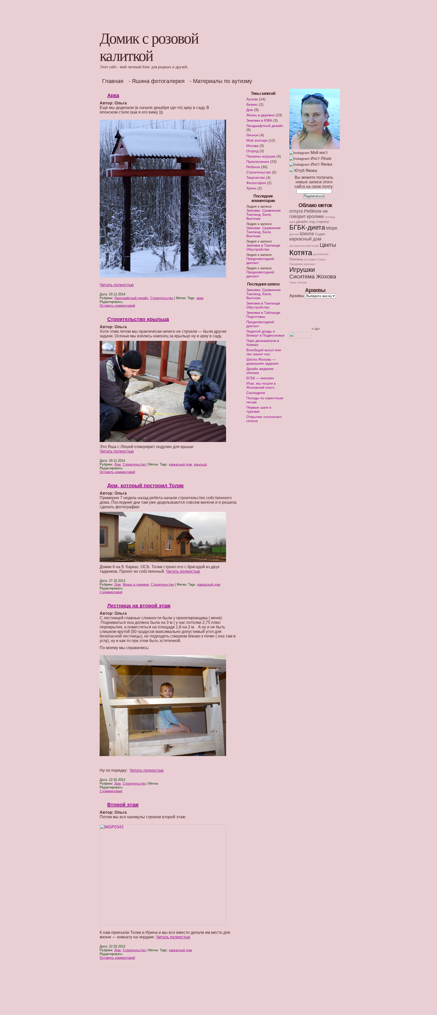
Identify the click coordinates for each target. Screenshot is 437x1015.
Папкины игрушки (260, 156)
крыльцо (200, 464)
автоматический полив (304, 245)
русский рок (321, 254)
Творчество (255, 177)
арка (199, 298)
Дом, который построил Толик (145, 485)
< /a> (316, 329)
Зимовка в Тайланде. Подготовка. (263, 315)
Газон (292, 282)
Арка (113, 95)
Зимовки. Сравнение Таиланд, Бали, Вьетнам (263, 214)
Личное (252, 135)
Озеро (321, 259)
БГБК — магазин (260, 378)
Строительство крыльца (138, 319)
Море (331, 228)
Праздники (296, 264)
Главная (112, 81)
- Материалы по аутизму (221, 81)
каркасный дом (180, 464)
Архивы (296, 296)
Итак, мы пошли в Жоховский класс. (261, 385)
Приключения (257, 162)
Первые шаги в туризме (258, 409)
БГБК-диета (307, 227)
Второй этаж (123, 804)
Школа (307, 233)
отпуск (296, 211)
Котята (300, 252)
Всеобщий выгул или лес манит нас (263, 352)
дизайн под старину (312, 221)
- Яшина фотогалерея (156, 81)
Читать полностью (117, 285)
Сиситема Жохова (312, 276)
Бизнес (252, 104)
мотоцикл (310, 259)
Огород (252, 151)
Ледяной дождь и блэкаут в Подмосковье (265, 333)
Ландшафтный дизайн (131, 298)
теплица (330, 216)
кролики (315, 216)
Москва (252, 146)
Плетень (296, 259)
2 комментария (111, 592)
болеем (302, 282)
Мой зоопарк (257, 140)
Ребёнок (253, 167)
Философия (256, 183)
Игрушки (302, 269)
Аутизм (252, 99)
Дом (117, 464)
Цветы (328, 245)
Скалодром (255, 393)
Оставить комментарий (117, 305)
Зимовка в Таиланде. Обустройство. (263, 247)
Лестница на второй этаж (138, 605)
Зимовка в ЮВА (259, 120)
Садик (320, 234)
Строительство (161, 298)
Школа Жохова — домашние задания (262, 361)
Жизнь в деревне (136, 584)
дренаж (294, 234)
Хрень (251, 188)
